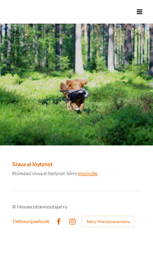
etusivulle (88, 173)
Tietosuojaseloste (30, 221)
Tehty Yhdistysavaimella (108, 221)
